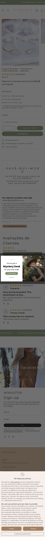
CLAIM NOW (11, 273)
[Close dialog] (43, 257)
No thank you (11, 277)
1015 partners (15, 482)
